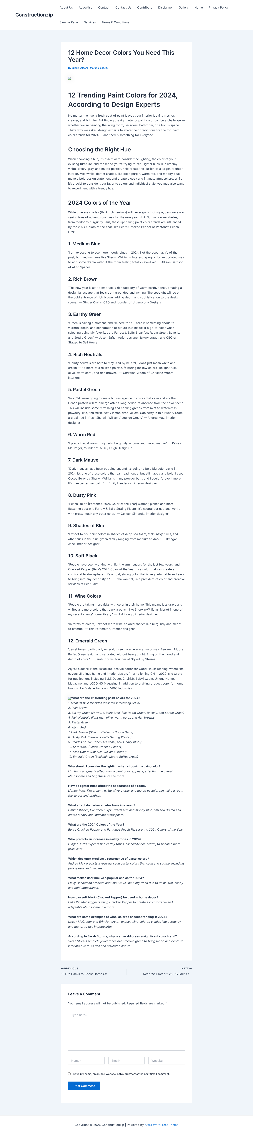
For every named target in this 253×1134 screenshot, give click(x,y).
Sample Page (69, 22)
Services (90, 22)
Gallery (184, 7)
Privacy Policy (219, 7)
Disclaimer (165, 7)
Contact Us (123, 7)
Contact (103, 7)
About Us (66, 7)
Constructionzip (34, 15)
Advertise (85, 7)
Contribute (144, 7)
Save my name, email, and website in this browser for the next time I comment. (121, 1073)
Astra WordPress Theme (161, 1125)
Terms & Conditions (115, 22)
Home (198, 7)
